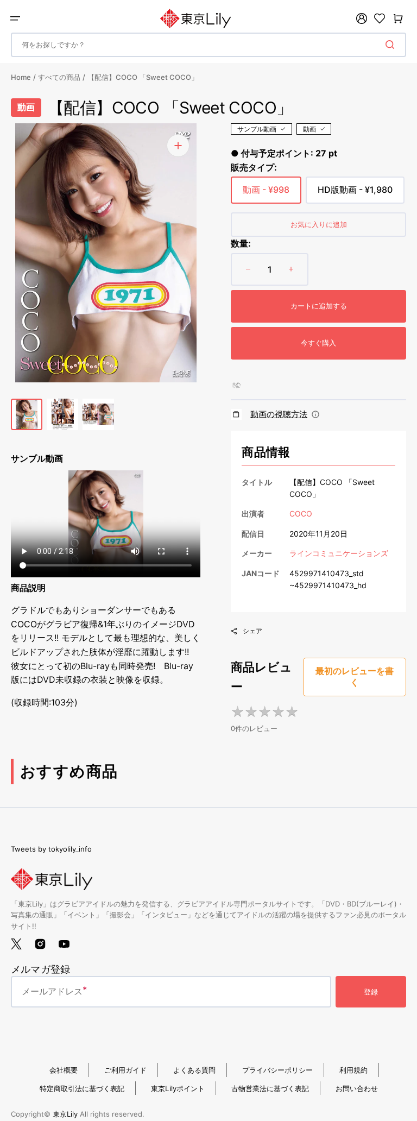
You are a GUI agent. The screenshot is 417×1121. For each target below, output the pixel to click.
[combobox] (208, 45)
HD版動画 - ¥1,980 (355, 194)
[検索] (392, 44)
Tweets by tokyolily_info (51, 849)
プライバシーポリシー (277, 1070)
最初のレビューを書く (354, 676)
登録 (371, 991)
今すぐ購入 (318, 342)
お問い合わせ (357, 1088)
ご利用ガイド (125, 1070)
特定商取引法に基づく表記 (82, 1088)
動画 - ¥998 (266, 194)
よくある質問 (194, 1070)
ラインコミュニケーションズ (338, 553)
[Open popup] (315, 414)
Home (21, 77)
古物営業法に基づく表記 (270, 1088)
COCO (300, 513)
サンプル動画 (256, 129)
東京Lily (65, 1114)
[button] (15, 18)
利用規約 (353, 1070)
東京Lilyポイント (178, 1088)
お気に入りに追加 (318, 224)
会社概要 (63, 1070)
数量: (241, 243)
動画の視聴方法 (278, 414)
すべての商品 (59, 77)
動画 (309, 129)
